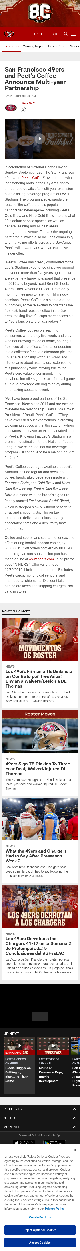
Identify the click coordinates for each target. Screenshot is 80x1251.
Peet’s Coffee (31, 177)
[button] (40, 138)
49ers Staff (27, 103)
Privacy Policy (19, 1208)
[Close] (75, 1150)
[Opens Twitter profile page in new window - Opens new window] (23, 109)
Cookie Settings (40, 1217)
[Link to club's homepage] (9, 32)
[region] (40, 1197)
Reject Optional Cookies (40, 1230)
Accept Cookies (40, 1242)
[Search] (66, 34)
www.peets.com (41, 559)
